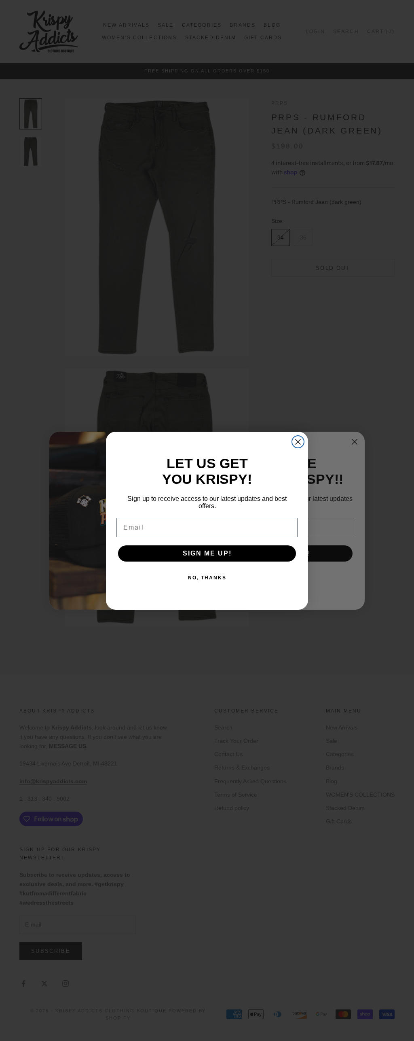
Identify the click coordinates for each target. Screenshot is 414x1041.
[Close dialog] (298, 442)
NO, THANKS (207, 578)
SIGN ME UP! (207, 553)
